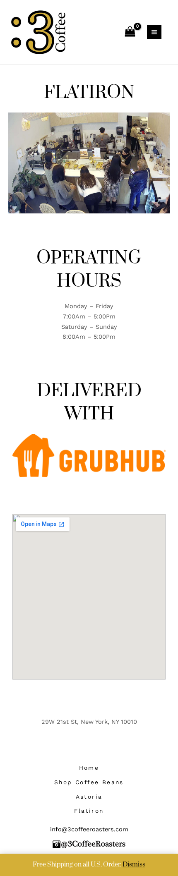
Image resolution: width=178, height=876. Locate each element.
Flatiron (88, 810)
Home (89, 767)
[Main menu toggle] (154, 32)
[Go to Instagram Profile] (89, 843)
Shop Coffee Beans (89, 782)
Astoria (89, 796)
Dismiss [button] (134, 865)
